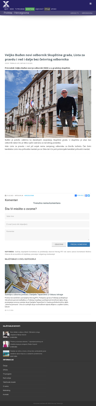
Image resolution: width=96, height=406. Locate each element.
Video (12, 9)
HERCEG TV (74, 13)
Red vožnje (7, 378)
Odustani (59, 244)
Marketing (6, 390)
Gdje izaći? (39, 9)
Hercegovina (29, 195)
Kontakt (6, 394)
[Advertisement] (48, 35)
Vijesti (6, 9)
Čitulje (47, 9)
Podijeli (80, 195)
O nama (5, 386)
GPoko (53, 9)
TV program (19, 9)
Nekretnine (30, 9)
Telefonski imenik (9, 382)
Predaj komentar (79, 244)
